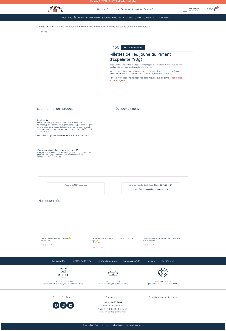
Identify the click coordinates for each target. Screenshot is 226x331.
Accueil (42, 26)
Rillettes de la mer (89, 17)
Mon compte (194, 8)
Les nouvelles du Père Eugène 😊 (56, 238)
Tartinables (163, 17)
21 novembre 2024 (149, 240)
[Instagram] (63, 305)
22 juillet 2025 (96, 243)
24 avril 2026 (45, 240)
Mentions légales (109, 325)
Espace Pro (149, 9)
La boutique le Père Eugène (63, 26)
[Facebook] (56, 305)
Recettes (125, 9)
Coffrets (148, 17)
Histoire (101, 9)
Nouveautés (69, 17)
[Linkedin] (70, 305)
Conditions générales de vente (131, 325)
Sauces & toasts (132, 17)
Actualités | (138, 9)
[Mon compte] (185, 9)
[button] (133, 47)
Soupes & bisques (111, 17)
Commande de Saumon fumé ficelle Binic (161, 238)
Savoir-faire (113, 9)
